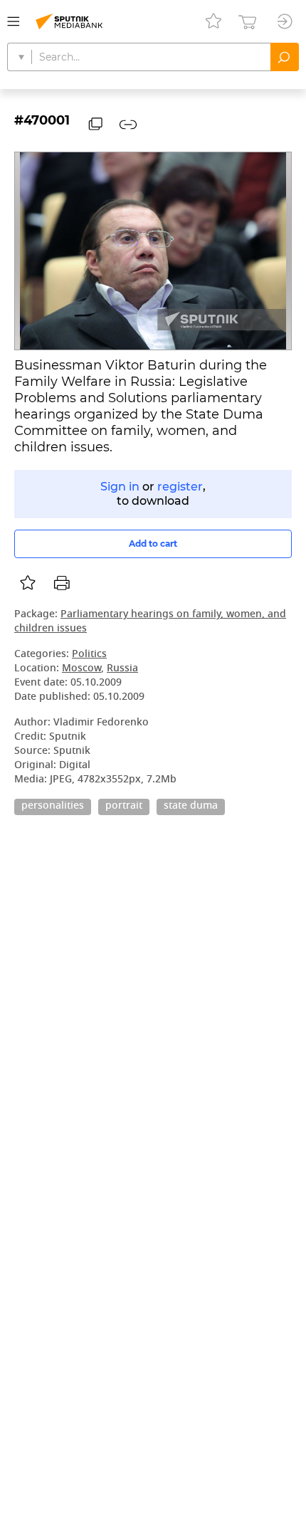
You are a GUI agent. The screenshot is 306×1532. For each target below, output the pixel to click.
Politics (89, 654)
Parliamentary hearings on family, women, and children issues (150, 622)
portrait (123, 806)
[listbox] (27, 583)
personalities (52, 806)
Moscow (81, 669)
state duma (191, 806)
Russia (122, 669)
